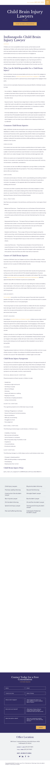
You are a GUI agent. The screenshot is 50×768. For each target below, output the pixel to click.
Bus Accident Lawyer (32, 498)
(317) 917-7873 (39, 2)
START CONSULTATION (25, 23)
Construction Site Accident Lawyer (13, 494)
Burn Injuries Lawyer (11, 498)
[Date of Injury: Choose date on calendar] (25, 695)
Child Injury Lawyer (15, 764)
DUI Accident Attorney (12, 502)
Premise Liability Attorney (13, 490)
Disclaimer (28, 763)
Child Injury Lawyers (11, 486)
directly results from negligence (30, 76)
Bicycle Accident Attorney (34, 486)
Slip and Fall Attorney (32, 490)
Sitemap (34, 763)
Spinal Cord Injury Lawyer (12, 506)
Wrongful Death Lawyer (33, 493)
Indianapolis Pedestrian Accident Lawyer (33, 511)
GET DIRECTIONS (24, 753)
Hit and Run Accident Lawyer (35, 502)
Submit (41, 727)
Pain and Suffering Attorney (13, 511)
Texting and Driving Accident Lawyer (35, 506)
